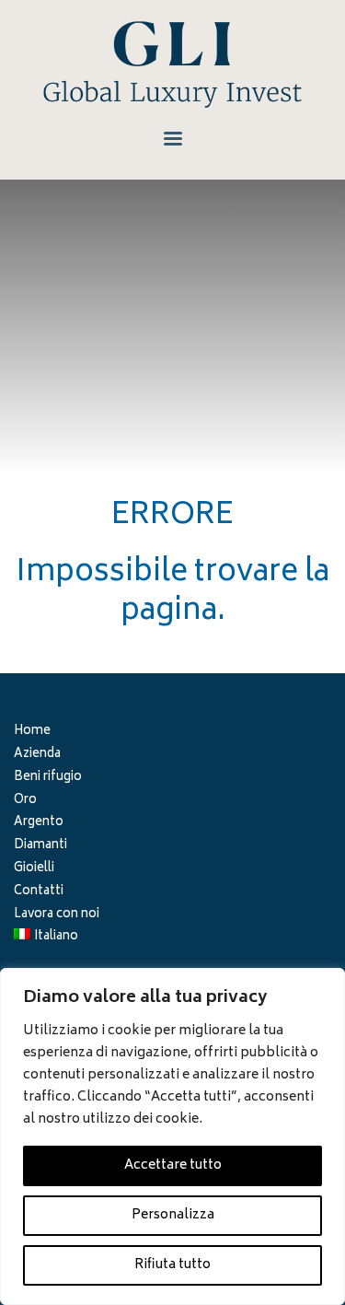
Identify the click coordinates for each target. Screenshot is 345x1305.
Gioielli (34, 870)
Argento (38, 823)
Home (32, 732)
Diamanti (40, 846)
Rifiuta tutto (172, 1264)
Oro (25, 801)
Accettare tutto (173, 1165)
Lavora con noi (56, 916)
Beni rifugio (48, 778)
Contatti (38, 893)
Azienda (37, 755)
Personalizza (173, 1215)
